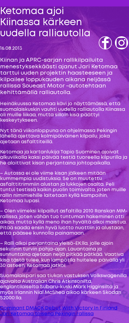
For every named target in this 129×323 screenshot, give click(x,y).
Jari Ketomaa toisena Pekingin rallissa (47, 314)
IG (118, 51)
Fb (102, 51)
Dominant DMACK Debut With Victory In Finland (58, 308)
